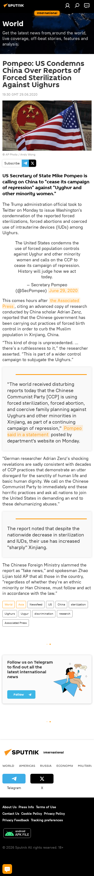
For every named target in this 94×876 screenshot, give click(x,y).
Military (85, 765)
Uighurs (10, 613)
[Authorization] (67, 5)
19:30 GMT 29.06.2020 (20, 94)
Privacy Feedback (15, 820)
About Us (9, 807)
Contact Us (10, 813)
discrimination (43, 613)
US (50, 604)
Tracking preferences (47, 820)
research (64, 613)
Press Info (26, 807)
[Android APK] (17, 833)
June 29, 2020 (63, 290)
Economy (64, 765)
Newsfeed (36, 604)
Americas (27, 765)
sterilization (78, 604)
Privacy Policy (54, 813)
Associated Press (16, 623)
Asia (21, 604)
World (9, 604)
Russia (46, 765)
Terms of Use (46, 807)
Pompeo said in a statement (45, 431)
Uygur (25, 613)
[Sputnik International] (14, 7)
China (61, 604)
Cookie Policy (31, 813)
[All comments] (7, 869)
